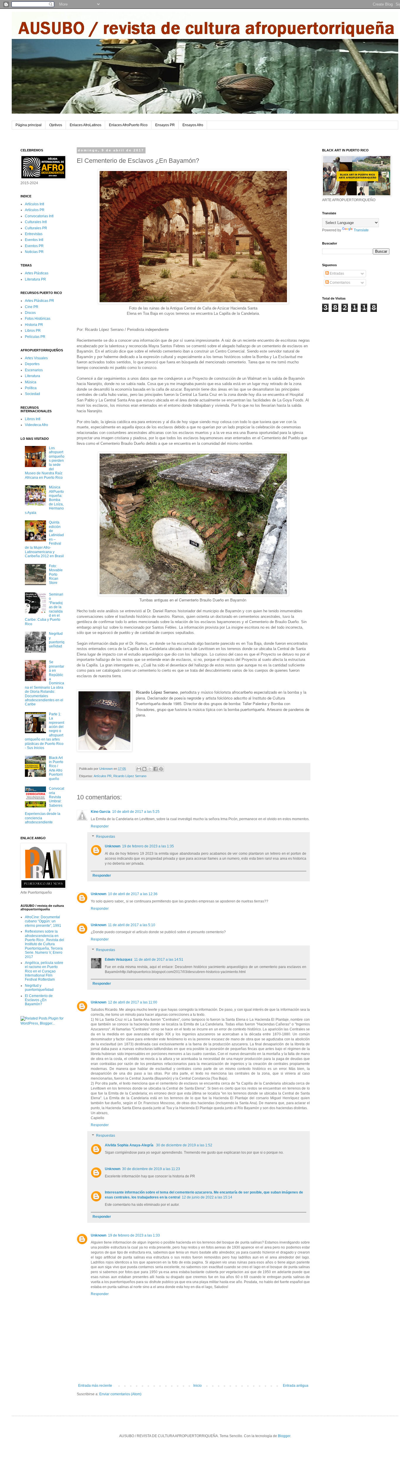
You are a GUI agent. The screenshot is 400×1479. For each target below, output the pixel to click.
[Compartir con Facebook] (155, 769)
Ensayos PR (165, 125)
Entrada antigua (295, 1386)
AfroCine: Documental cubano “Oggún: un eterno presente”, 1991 (43, 921)
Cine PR (31, 307)
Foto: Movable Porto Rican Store (56, 574)
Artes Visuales (36, 358)
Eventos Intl (34, 240)
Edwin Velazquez (118, 959)
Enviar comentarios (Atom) (120, 1394)
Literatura (32, 376)
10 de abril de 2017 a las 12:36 (133, 894)
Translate (361, 230)
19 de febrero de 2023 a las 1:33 (134, 1235)
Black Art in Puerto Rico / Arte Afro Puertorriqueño (56, 768)
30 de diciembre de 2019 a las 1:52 (184, 1145)
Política (31, 388)
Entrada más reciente (95, 1386)
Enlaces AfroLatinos (85, 125)
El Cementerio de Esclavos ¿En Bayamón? (39, 1000)
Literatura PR (35, 279)
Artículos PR (103, 776)
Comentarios (339, 283)
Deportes (32, 364)
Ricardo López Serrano (129, 776)
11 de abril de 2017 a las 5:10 (131, 925)
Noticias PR (34, 252)
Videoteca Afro (36, 425)
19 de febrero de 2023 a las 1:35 (148, 846)
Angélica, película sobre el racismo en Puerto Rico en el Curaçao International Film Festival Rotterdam (44, 971)
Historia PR (34, 325)
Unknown (112, 846)
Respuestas (105, 837)
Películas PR (35, 337)
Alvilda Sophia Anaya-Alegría (129, 1145)
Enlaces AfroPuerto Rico (128, 125)
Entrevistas (33, 234)
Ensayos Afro (192, 125)
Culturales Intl (36, 222)
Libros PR (33, 331)
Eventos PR (34, 246)
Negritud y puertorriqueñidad (56, 640)
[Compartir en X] (150, 769)
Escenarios (34, 370)
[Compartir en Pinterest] (161, 769)
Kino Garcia (100, 812)
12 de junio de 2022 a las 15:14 (207, 1197)
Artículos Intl (34, 204)
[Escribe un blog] (144, 769)
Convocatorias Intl (39, 216)
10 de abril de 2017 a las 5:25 (136, 812)
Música (30, 382)
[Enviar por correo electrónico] (139, 769)
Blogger (284, 1436)
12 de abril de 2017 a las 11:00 (132, 1002)
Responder (100, 826)
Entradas (336, 273)
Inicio (197, 1386)
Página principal (29, 125)
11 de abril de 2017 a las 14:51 (158, 959)
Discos (30, 313)
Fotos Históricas (37, 319)
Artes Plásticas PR (39, 301)
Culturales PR (36, 228)
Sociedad (32, 394)
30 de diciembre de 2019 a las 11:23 (151, 1169)
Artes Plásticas (36, 273)
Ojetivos (55, 125)
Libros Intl (32, 419)
